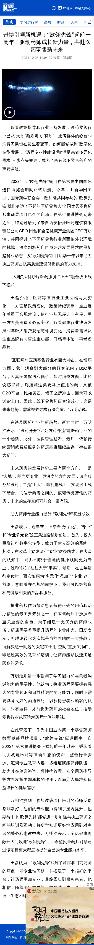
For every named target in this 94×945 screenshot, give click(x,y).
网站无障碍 (83, 8)
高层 (47, 22)
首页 (9, 21)
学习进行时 (29, 22)
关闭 (89, 884)
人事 (74, 22)
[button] (9, 115)
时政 (61, 22)
